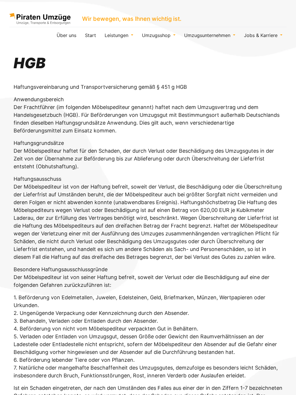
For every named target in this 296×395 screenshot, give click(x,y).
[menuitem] (66, 35)
